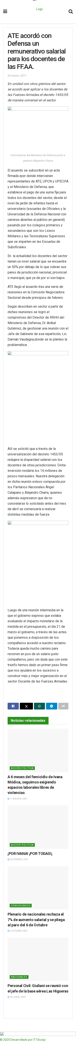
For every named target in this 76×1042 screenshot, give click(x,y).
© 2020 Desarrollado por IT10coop (23, 1039)
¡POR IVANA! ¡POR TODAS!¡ (30, 853)
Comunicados (20, 905)
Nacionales (19, 977)
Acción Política (22, 768)
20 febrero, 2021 (19, 859)
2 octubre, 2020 (18, 931)
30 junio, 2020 (18, 997)
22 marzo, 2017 (17, 75)
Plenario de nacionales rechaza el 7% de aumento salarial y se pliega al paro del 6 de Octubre (36, 919)
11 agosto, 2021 (18, 799)
